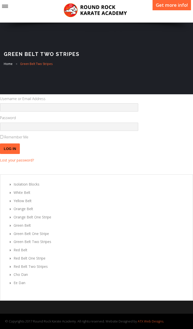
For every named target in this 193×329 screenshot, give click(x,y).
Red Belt (20, 250)
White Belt (22, 192)
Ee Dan (19, 282)
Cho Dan (21, 274)
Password (8, 117)
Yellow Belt (23, 200)
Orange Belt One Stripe (32, 217)
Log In (10, 149)
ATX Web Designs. (151, 321)
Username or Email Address (22, 98)
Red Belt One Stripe (29, 258)
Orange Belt (23, 208)
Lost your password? (17, 160)
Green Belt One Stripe (31, 233)
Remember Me (16, 137)
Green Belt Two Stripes (32, 241)
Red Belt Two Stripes (31, 266)
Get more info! (172, 5)
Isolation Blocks (26, 184)
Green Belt (22, 225)
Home (8, 64)
